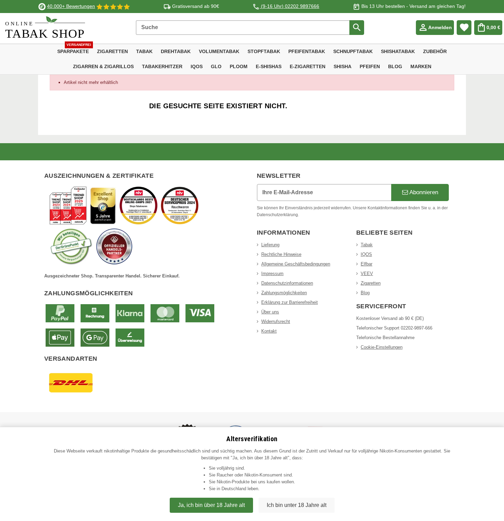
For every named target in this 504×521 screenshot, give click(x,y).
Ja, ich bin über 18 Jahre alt (211, 505)
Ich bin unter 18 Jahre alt (296, 505)
